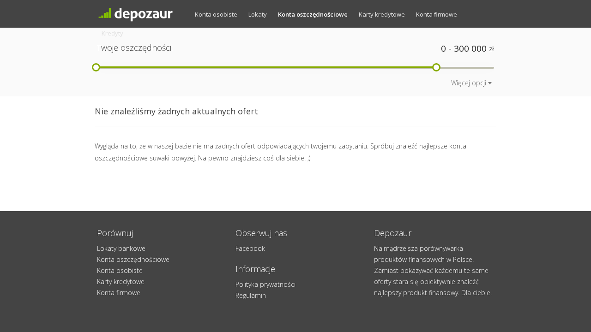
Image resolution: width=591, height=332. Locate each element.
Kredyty (112, 33)
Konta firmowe (436, 14)
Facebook (250, 248)
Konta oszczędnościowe (313, 14)
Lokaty (257, 14)
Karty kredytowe (382, 14)
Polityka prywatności (265, 284)
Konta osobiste (216, 14)
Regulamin (250, 295)
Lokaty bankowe (121, 248)
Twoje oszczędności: (135, 47)
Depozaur (143, 14)
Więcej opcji (468, 82)
